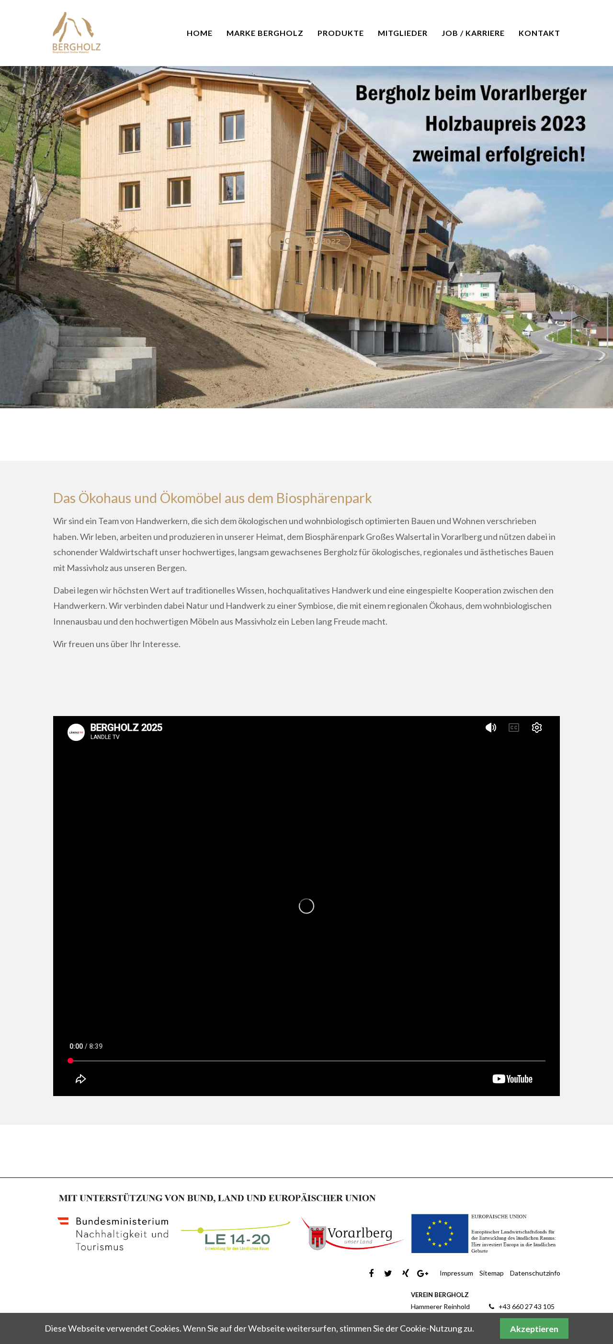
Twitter (388, 1273)
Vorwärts (601, 204)
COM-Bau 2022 (309, 241)
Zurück (12, 204)
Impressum (456, 1273)
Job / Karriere (473, 32)
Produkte (341, 32)
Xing (405, 1273)
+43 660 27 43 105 (527, 1306)
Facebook (370, 1273)
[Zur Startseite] (77, 33)
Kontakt (539, 32)
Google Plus (422, 1273)
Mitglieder (403, 32)
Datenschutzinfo (535, 1273)
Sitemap (491, 1273)
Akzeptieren (534, 1328)
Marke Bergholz (265, 32)
